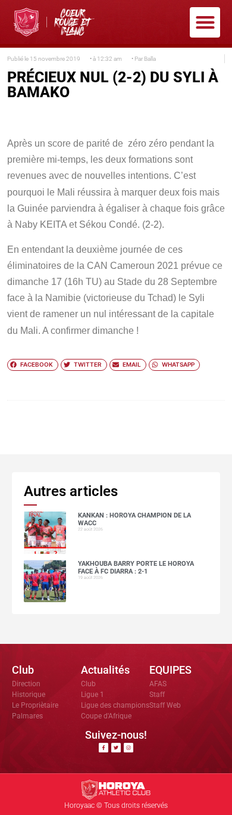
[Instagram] (128, 747)
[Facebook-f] (103, 747)
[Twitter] (116, 747)
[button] (205, 22)
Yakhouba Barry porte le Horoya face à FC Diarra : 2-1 (136, 567)
